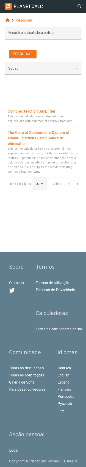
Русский (65, 403)
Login (13, 450)
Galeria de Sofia (21, 382)
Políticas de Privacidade (55, 290)
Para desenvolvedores (27, 389)
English (63, 375)
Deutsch (64, 368)
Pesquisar (24, 20)
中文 (61, 411)
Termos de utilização (52, 283)
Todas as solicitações (26, 375)
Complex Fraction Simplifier (31, 111)
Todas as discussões (26, 368)
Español (64, 382)
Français (64, 389)
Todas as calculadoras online (59, 329)
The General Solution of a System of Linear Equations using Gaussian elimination (39, 138)
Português (66, 396)
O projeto (16, 283)
